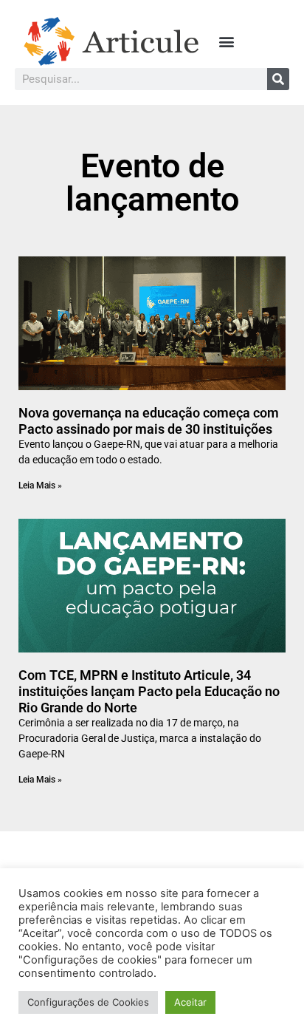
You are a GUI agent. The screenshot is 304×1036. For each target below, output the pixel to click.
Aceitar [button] (190, 1002)
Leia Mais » (40, 485)
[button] (227, 42)
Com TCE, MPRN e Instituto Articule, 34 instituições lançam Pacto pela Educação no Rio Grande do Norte (149, 691)
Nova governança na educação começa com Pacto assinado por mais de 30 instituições (148, 421)
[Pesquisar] (278, 79)
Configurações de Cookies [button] (88, 1002)
